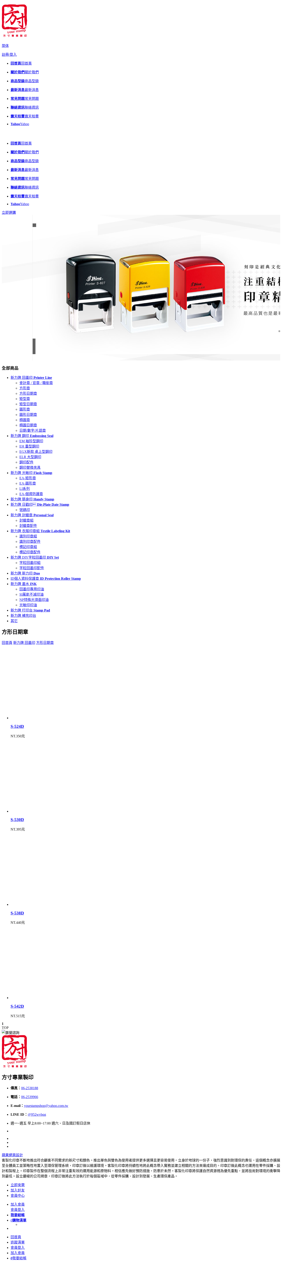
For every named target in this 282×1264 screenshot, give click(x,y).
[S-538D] (46, 904)
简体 (5, 46)
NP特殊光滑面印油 (34, 600)
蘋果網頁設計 (12, 1155)
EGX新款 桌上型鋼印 (35, 452)
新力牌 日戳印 (40, 504)
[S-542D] (46, 998)
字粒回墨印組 (30, 563)
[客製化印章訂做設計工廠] (14, 35)
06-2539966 (29, 1097)
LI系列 (24, 489)
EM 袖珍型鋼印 (31, 441)
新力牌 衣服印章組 (40, 531)
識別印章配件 (30, 541)
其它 (14, 621)
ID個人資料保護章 (46, 578)
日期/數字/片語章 (32, 430)
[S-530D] (46, 811)
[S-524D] (46, 718)
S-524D (17, 726)
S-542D (17, 1006)
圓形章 (24, 409)
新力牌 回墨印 (31, 377)
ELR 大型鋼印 (30, 457)
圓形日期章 (28, 414)
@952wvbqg (37, 1114)
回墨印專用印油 (31, 589)
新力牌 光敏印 (31, 473)
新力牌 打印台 (30, 610)
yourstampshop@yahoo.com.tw (46, 1106)
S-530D (17, 819)
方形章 (24, 388)
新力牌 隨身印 (32, 499)
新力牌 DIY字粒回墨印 (35, 557)
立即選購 (9, 212)
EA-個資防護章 (31, 494)
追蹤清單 (18, 1242)
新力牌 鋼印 (32, 436)
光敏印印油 (28, 605)
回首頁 (7, 643)
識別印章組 (28, 536)
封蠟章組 (26, 520)
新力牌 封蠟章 (32, 515)
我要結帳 (18, 1258)
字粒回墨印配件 (31, 568)
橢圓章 (24, 420)
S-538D (17, 913)
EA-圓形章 (27, 483)
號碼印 (24, 510)
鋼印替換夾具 (30, 467)
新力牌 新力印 (25, 573)
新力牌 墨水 (24, 584)
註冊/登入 (9, 54)
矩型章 (24, 399)
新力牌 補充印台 (23, 615)
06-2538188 (29, 1088)
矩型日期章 (28, 404)
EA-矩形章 (27, 478)
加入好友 (18, 1190)
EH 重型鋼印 (29, 446)
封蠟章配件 (28, 526)
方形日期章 (28, 393)
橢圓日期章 (28, 425)
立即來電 (18, 1185)
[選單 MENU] (5, 135)
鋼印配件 (26, 462)
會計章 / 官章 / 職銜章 (36, 383)
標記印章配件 (30, 552)
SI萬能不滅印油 (31, 594)
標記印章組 (28, 547)
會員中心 (18, 1195)
